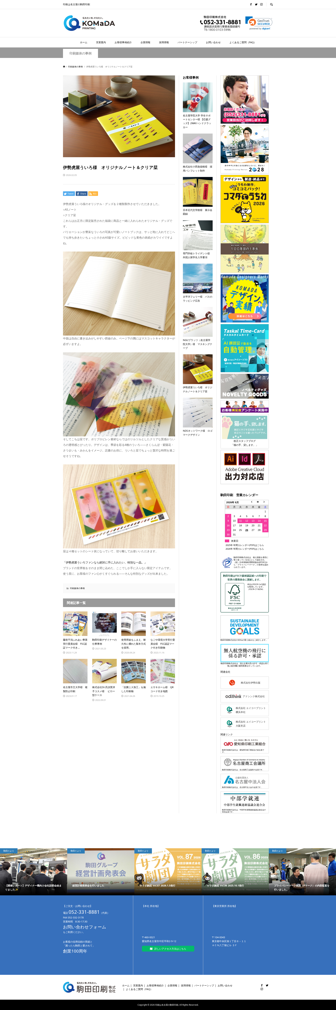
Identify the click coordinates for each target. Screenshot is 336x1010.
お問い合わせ (213, 42)
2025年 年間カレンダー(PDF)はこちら (245, 545)
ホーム (83, 42)
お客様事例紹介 (123, 42)
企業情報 (145, 42)
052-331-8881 (84, 912)
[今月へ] (259, 502)
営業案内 (101, 42)
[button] (259, 23)
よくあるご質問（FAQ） (242, 42)
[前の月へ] (253, 502)
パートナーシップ (187, 42)
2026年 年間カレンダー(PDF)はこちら (245, 548)
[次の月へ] (265, 502)
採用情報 (164, 42)
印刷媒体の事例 (80, 53)
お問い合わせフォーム (84, 927)
